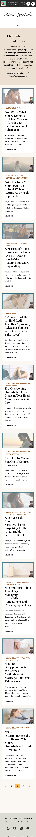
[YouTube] (28, 828)
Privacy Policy (10, 821)
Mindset (20, 175)
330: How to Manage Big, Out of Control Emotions (18, 462)
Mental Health (10, 107)
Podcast (15, 108)
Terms (20, 821)
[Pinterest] (15, 828)
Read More (10, 149)
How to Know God (10, 818)
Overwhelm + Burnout (13, 177)
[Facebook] (8, 828)
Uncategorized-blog (12, 584)
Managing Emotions (12, 242)
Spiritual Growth (20, 178)
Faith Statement (25, 818)
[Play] (29, 4)
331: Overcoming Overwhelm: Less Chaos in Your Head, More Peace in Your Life (17, 395)
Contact (28, 821)
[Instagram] (21, 828)
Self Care (23, 108)
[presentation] (18, 96)
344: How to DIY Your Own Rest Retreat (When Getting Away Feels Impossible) (17, 189)
